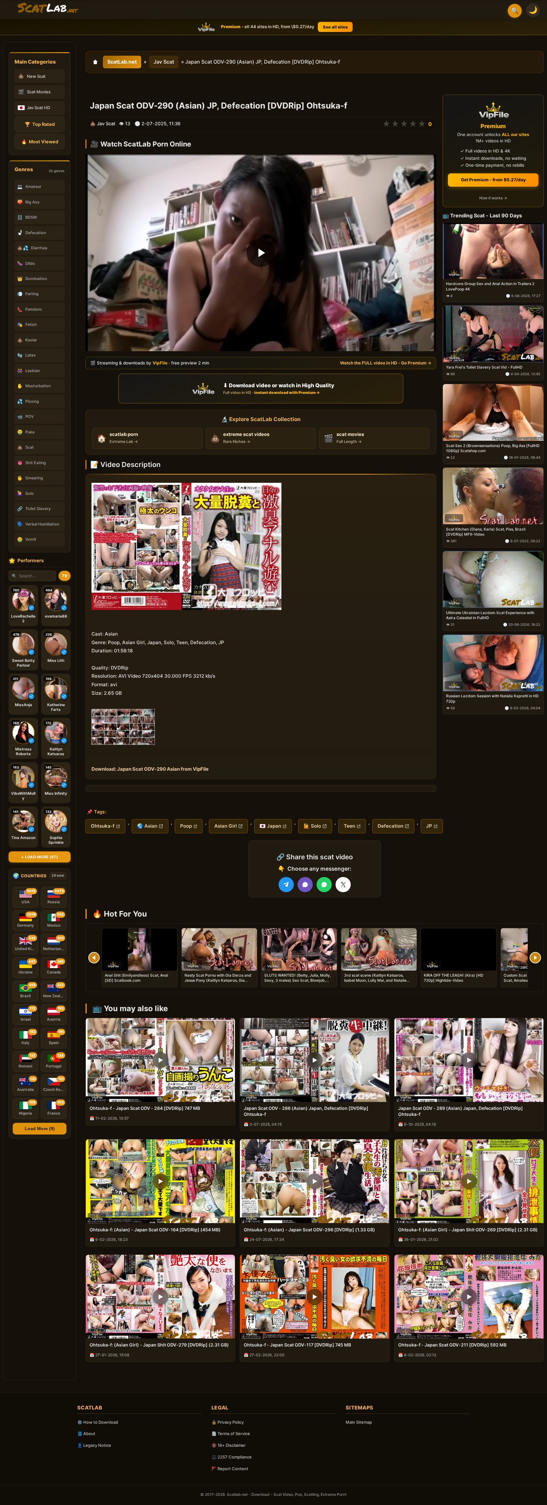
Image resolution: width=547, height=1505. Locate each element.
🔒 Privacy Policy (227, 1422)
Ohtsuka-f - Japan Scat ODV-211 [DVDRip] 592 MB (452, 1344)
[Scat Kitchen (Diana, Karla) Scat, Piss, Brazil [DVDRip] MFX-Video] (493, 496)
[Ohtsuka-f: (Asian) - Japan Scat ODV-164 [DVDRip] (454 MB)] (160, 1181)
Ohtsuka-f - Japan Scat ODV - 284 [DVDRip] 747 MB (145, 1108)
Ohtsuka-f (103, 826)
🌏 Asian (147, 826)
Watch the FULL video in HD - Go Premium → (385, 362)
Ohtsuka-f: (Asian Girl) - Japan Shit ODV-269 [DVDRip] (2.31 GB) (468, 1229)
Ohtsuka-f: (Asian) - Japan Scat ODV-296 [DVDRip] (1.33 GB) (309, 1229)
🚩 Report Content (229, 1468)
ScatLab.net (122, 62)
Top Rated (40, 124)
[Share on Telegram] (286, 884)
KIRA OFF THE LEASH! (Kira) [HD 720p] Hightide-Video (453, 978)
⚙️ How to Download (97, 1422)
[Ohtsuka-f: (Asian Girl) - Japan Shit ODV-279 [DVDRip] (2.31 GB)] (160, 1297)
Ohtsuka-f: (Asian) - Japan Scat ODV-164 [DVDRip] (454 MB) (155, 1229)
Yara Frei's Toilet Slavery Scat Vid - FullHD (484, 367)
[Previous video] (94, 957)
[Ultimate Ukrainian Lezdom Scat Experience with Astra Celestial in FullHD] (493, 579)
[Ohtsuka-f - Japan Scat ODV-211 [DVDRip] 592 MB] (469, 1297)
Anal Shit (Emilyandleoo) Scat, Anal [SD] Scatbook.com (136, 978)
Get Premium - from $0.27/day (493, 179)
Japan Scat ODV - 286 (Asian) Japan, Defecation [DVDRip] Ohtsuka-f (306, 1111)
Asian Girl (225, 826)
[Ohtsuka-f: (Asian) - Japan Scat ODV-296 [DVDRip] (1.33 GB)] (314, 1181)
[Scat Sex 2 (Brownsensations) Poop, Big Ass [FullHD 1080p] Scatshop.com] (493, 412)
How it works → (493, 198)
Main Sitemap (359, 1422)
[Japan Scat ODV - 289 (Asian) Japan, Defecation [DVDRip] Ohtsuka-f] (469, 1060)
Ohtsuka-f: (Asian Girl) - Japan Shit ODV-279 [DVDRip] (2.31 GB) (159, 1344)
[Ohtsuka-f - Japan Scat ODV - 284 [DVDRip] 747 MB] (160, 1060)
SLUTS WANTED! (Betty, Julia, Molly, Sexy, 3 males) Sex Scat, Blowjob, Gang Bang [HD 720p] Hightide (297, 980)
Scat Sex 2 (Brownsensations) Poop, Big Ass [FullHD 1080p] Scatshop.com (493, 448)
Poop (186, 826)
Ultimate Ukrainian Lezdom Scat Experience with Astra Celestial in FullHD (490, 615)
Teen (349, 826)
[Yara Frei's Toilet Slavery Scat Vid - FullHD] (493, 334)
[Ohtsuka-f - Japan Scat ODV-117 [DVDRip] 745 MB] (314, 1297)
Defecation (390, 826)
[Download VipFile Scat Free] (47, 8)
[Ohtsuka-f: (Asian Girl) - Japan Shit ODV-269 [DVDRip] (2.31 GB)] (469, 1181)
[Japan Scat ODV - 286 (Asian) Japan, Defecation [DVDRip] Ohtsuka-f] (314, 1060)
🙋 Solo (312, 826)
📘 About (86, 1433)
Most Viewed (39, 141)
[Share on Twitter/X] (343, 884)
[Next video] (535, 957)
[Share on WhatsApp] (324, 884)
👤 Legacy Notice (94, 1445)
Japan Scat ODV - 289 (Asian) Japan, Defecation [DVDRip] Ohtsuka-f (460, 1111)
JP (429, 826)
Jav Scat (164, 62)
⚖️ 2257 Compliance (231, 1456)
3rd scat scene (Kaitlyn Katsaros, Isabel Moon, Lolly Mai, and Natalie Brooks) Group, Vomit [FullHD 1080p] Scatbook (377, 983)
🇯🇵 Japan (270, 826)
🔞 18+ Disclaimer (228, 1445)
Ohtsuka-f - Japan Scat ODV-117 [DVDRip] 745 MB (297, 1344)
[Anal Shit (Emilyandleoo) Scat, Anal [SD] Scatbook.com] (139, 949)
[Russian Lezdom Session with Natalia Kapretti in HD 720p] (493, 663)
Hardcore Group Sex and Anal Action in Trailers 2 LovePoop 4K (490, 286)
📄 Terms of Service (230, 1433)
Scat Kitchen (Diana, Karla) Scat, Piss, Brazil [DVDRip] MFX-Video (485, 532)
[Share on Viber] (305, 884)
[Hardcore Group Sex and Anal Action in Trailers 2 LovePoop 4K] (493, 250)
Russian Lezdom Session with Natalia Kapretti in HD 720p (492, 699)
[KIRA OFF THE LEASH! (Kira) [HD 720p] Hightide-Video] (458, 949)
